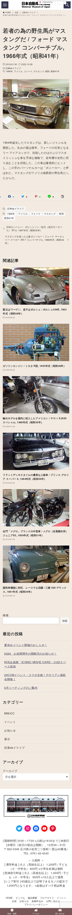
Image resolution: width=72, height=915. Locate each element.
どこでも (20, 897)
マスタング (38, 71)
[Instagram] (27, 828)
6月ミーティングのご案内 (20, 688)
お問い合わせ (53, 901)
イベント (10, 722)
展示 (7, 739)
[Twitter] (19, 828)
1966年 (9, 71)
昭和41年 (55, 71)
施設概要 (32, 897)
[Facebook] (36, 828)
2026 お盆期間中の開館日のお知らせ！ (30, 654)
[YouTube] (44, 828)
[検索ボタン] (67, 4)
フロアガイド (47, 897)
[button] (9, 196)
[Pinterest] (53, 828)
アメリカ (18, 71)
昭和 (47, 71)
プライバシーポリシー (36, 904)
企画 (14, 901)
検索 (6, 615)
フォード (28, 71)
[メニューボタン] (4, 4)
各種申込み (37, 901)
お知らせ (10, 730)
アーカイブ (10, 771)
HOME (9, 897)
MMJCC (9, 713)
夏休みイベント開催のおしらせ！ (25, 645)
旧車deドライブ (13, 68)
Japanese (47, 2)
